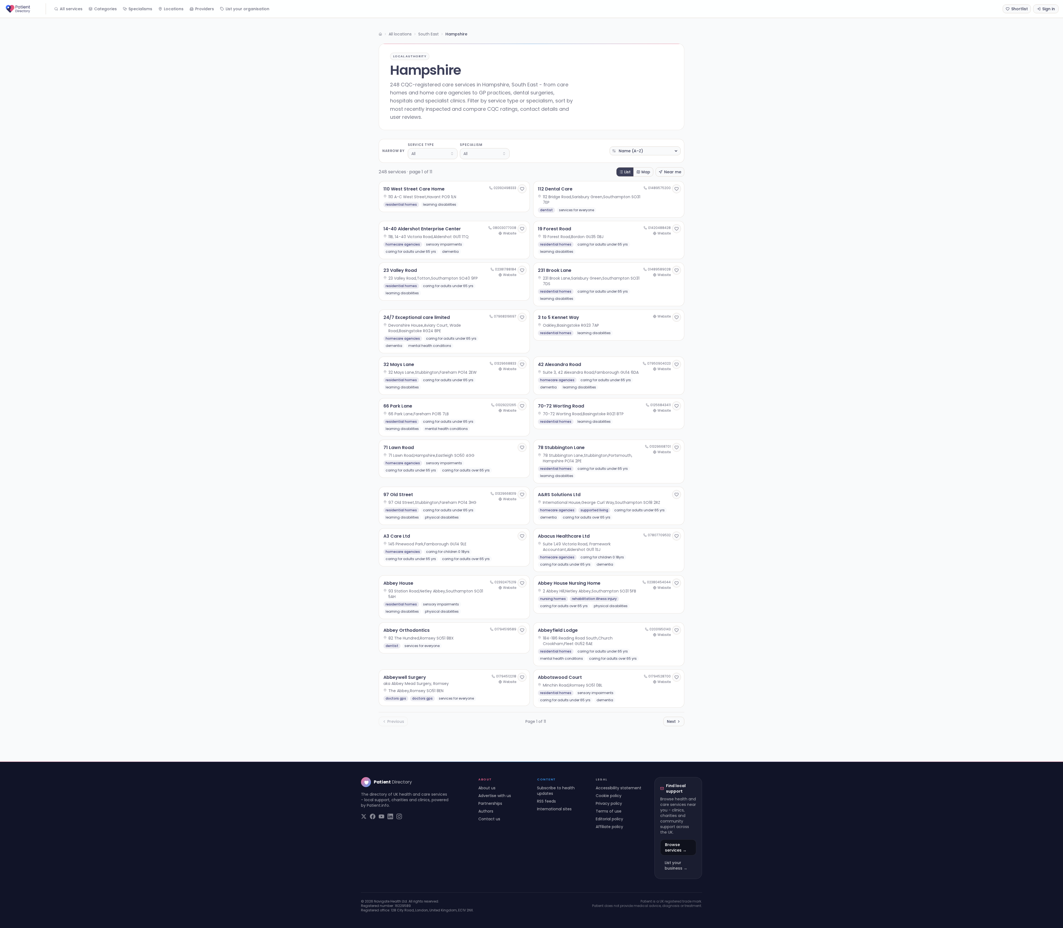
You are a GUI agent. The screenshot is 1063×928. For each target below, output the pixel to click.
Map (645, 172)
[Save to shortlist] (522, 188)
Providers (204, 9)
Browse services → (676, 847)
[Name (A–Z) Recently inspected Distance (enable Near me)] (645, 150)
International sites (554, 809)
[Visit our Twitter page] (364, 816)
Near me (672, 172)
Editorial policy (609, 819)
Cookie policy (608, 795)
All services (71, 9)
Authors (485, 811)
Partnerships (490, 803)
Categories (105, 9)
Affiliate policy (609, 826)
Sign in (1048, 9)
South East (428, 34)
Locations (174, 9)
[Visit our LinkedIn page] (390, 816)
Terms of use (608, 811)
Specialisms (140, 9)
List (627, 172)
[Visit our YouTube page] (381, 816)
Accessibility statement (618, 788)
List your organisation (247, 9)
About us (487, 788)
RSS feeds (546, 801)
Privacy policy (609, 803)
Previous (395, 721)
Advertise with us (494, 795)
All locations (400, 34)
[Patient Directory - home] (25, 8)
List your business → (676, 865)
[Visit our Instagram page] (399, 816)
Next (671, 721)
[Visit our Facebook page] (372, 816)
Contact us (489, 819)
